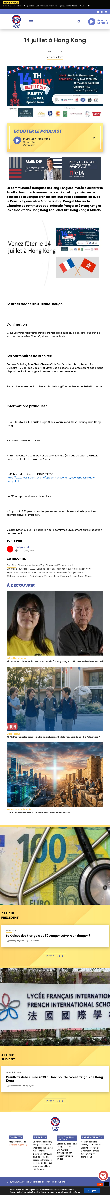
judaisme (50, 572)
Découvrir (55, 956)
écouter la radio (103, 21)
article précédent (10, 915)
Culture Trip (38, 565)
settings (77, 1192)
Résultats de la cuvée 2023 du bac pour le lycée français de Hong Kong (54, 1079)
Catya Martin (23, 547)
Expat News (85, 568)
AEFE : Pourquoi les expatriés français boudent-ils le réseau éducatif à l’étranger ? (53, 737)
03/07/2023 (33, 941)
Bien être (11, 565)
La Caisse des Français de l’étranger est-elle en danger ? (48, 935)
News (80, 572)
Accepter (92, 1190)
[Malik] (55, 168)
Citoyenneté (24, 565)
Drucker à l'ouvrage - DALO (21, 568)
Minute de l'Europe (66, 572)
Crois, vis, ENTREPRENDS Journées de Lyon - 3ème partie (38, 812)
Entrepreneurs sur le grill (65, 568)
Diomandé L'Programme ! (59, 565)
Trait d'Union (36, 576)
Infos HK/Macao (36, 572)
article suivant (8, 1057)
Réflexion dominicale (17, 576)
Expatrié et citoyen (17, 572)
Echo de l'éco (44, 568)
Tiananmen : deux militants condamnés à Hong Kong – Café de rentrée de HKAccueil (55, 661)
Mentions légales (16, 1144)
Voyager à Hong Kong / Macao (76, 576)
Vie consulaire (29, 142)
